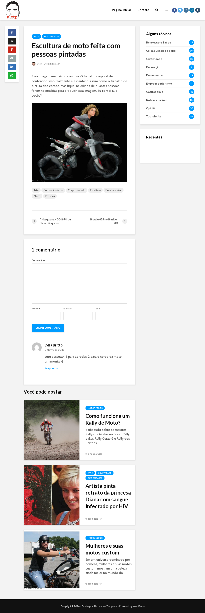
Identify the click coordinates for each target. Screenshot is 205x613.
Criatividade (104, 473)
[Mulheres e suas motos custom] (51, 559)
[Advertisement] (170, 193)
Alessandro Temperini (106, 606)
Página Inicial (121, 10)
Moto (37, 196)
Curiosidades (95, 478)
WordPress (139, 606)
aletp (39, 63)
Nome (36, 308)
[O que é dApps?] (154, 149)
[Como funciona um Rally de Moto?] (51, 429)
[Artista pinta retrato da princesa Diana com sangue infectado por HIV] (51, 494)
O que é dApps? (175, 145)
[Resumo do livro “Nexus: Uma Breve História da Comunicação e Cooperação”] (154, 165)
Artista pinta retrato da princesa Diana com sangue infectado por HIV (108, 496)
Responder (51, 368)
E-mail (67, 308)
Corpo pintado (76, 190)
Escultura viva (114, 190)
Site (97, 308)
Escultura (95, 190)
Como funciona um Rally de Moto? (107, 419)
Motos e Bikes (51, 36)
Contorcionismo (53, 190)
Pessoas (50, 196)
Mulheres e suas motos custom (104, 549)
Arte (36, 36)
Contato (143, 10)
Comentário (38, 260)
